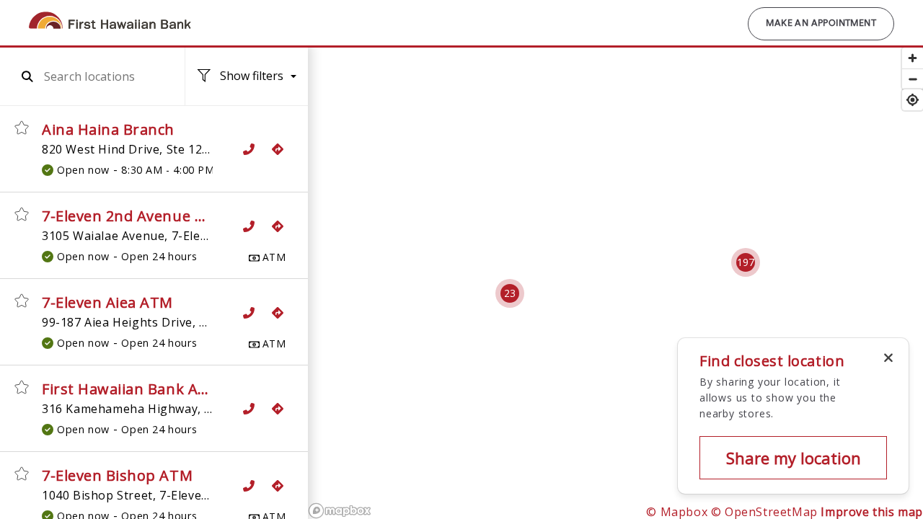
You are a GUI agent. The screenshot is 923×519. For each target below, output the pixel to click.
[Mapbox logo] (339, 510)
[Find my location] (912, 99)
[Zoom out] (912, 78)
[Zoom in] (912, 58)
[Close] (888, 358)
